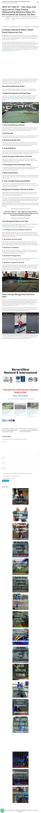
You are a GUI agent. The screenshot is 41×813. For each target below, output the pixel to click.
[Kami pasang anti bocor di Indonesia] (20, 760)
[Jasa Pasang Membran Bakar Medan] (20, 549)
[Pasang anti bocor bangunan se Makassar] (20, 689)
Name (3, 457)
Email (3, 462)
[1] (15, 39)
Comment (4, 441)
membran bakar (10, 95)
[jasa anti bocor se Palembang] (20, 777)
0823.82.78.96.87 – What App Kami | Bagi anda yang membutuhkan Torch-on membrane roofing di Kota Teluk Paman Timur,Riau (29, 430)
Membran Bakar (5, 89)
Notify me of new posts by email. (9, 478)
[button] (20, 112)
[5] (16, 39)
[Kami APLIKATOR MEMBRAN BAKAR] (20, 619)
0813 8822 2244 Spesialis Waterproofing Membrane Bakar (16, 1)
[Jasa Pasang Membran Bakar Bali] (20, 531)
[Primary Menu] (37, 2)
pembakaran (12, 250)
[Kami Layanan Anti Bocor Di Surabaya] (20, 637)
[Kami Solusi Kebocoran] (20, 602)
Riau (33, 49)
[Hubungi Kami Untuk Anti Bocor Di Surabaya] (20, 566)
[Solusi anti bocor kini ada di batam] (20, 707)
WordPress (21, 811)
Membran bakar (5, 79)
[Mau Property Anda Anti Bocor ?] (20, 742)
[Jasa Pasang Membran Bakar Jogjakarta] (20, 654)
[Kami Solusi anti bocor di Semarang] (20, 724)
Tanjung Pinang (10, 50)
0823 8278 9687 (20, 396)
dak (28, 299)
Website (3, 468)
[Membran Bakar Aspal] (20, 514)
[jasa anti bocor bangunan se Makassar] (20, 795)
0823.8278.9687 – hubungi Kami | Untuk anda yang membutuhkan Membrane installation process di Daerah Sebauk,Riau (10, 430)
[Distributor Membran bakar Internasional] (20, 496)
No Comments (4, 26)
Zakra (37, 810)
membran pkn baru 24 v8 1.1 (17, 26)
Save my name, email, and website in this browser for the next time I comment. (17, 473)
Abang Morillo (26, 26)
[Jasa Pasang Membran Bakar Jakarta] (20, 584)
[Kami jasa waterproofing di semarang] (20, 672)
